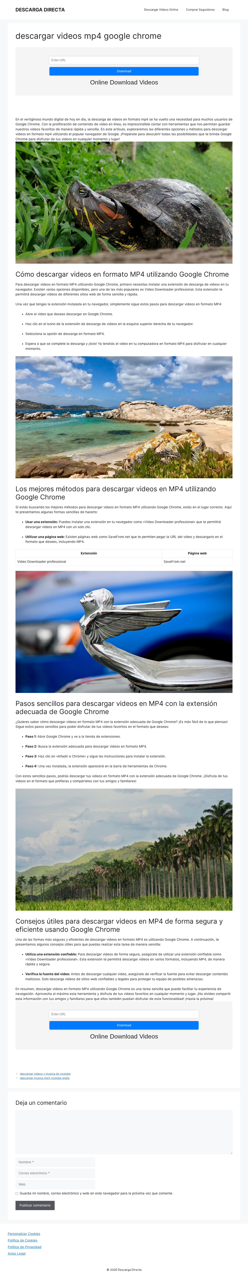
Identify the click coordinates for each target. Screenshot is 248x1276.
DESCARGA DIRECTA (40, 10)
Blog (225, 9)
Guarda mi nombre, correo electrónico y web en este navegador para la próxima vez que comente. (96, 1193)
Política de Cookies (22, 1240)
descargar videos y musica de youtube (45, 1073)
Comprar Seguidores (200, 9)
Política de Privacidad (24, 1247)
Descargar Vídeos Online (161, 9)
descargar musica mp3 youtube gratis (45, 1078)
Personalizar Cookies (24, 1234)
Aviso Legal (17, 1253)
